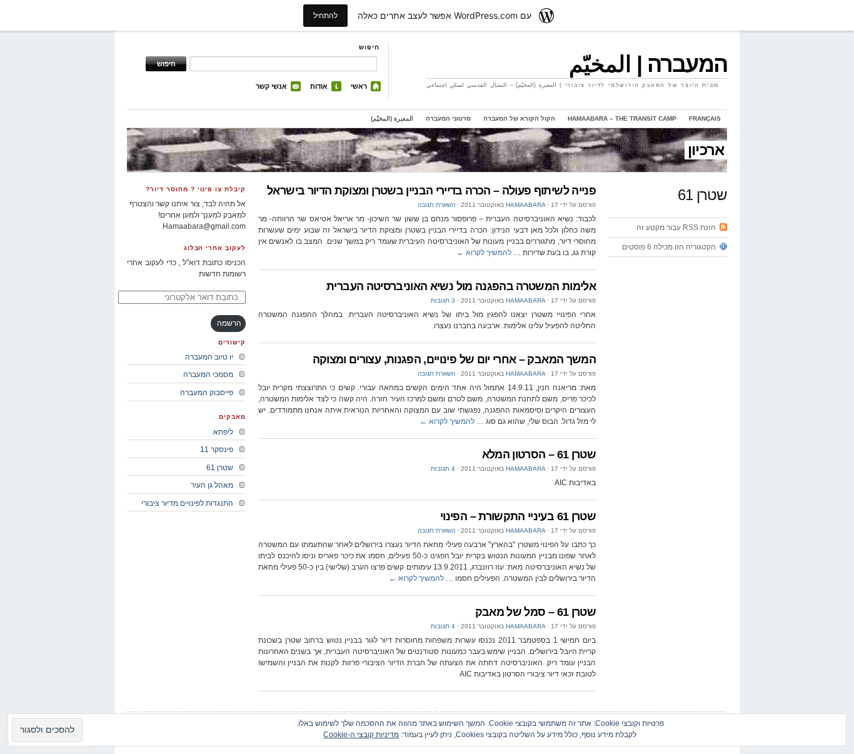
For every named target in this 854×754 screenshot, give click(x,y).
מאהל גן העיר (212, 485)
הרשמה (229, 323)
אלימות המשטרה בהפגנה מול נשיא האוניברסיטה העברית (461, 286)
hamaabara (525, 204)
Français (705, 118)
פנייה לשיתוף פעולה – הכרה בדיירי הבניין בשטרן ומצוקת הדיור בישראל (431, 190)
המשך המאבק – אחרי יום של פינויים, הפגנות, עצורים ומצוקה (454, 359)
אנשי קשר (271, 86)
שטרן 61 (219, 467)
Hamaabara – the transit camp (622, 118)
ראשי (359, 86)
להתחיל (325, 15)
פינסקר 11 (216, 449)
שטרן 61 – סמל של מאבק (535, 612)
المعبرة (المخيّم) (392, 118)
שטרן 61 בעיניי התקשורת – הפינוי (518, 516)
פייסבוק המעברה (206, 392)
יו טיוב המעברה (209, 357)
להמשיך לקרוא (483, 252)
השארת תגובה (436, 204)
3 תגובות (443, 300)
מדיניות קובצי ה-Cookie (361, 734)
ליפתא (223, 432)
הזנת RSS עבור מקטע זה (676, 227)
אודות (319, 86)
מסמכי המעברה (208, 374)
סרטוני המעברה (448, 118)
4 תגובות (443, 468)
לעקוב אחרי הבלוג (215, 247)
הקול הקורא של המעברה (519, 118)
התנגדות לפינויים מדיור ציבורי (187, 503)
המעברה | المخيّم (648, 64)
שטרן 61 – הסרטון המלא (539, 454)
